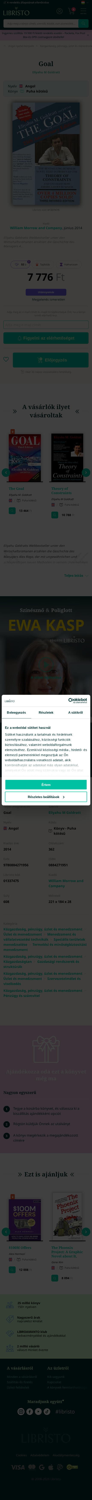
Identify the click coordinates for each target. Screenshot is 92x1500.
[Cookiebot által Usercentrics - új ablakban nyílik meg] (68, 700)
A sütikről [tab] (75, 712)
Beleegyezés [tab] (16, 712)
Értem (46, 785)
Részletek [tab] (46, 712)
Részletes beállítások (43, 796)
